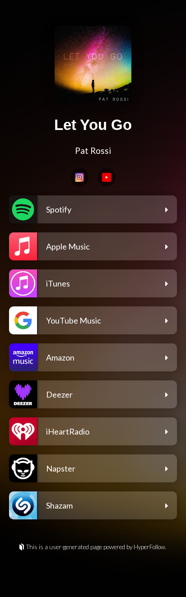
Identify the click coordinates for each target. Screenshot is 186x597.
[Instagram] (79, 177)
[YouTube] (107, 177)
